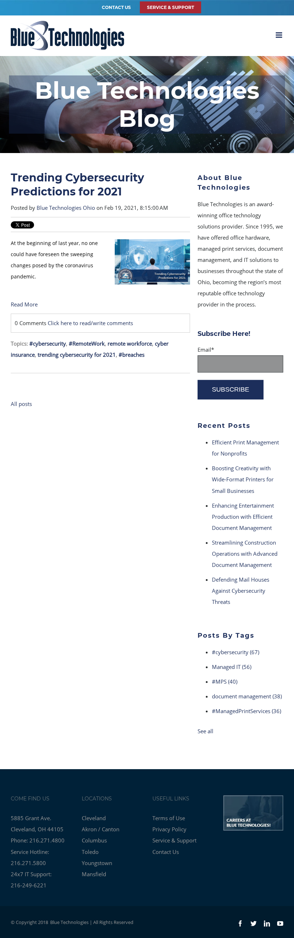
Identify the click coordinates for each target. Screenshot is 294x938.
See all (205, 731)
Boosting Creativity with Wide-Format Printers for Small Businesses (243, 479)
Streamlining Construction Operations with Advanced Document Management (245, 553)
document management (247, 696)
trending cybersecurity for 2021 (77, 354)
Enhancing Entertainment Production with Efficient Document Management (243, 516)
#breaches (131, 354)
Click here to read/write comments (90, 323)
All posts (21, 403)
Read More (24, 304)
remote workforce (130, 343)
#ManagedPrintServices (246, 711)
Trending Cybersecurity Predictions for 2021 (77, 184)
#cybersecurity (47, 343)
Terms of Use (168, 818)
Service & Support (174, 840)
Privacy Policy (169, 829)
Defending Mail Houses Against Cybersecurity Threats (240, 590)
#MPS (224, 681)
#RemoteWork (87, 343)
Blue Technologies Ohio (66, 207)
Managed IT (231, 666)
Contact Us (116, 7)
